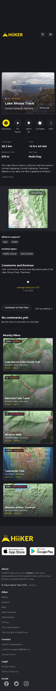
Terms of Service (10, 671)
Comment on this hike (16, 307)
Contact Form (9, 654)
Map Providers (9, 612)
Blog (4, 607)
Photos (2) (44, 108)
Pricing (5, 622)
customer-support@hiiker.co (16, 649)
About (5, 597)
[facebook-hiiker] (6, 683)
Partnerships (8, 617)
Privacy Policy (9, 666)
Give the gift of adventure (15, 632)
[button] (7, 177)
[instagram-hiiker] (26, 683)
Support (6, 602)
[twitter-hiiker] (16, 683)
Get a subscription (11, 627)
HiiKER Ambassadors (12, 644)
